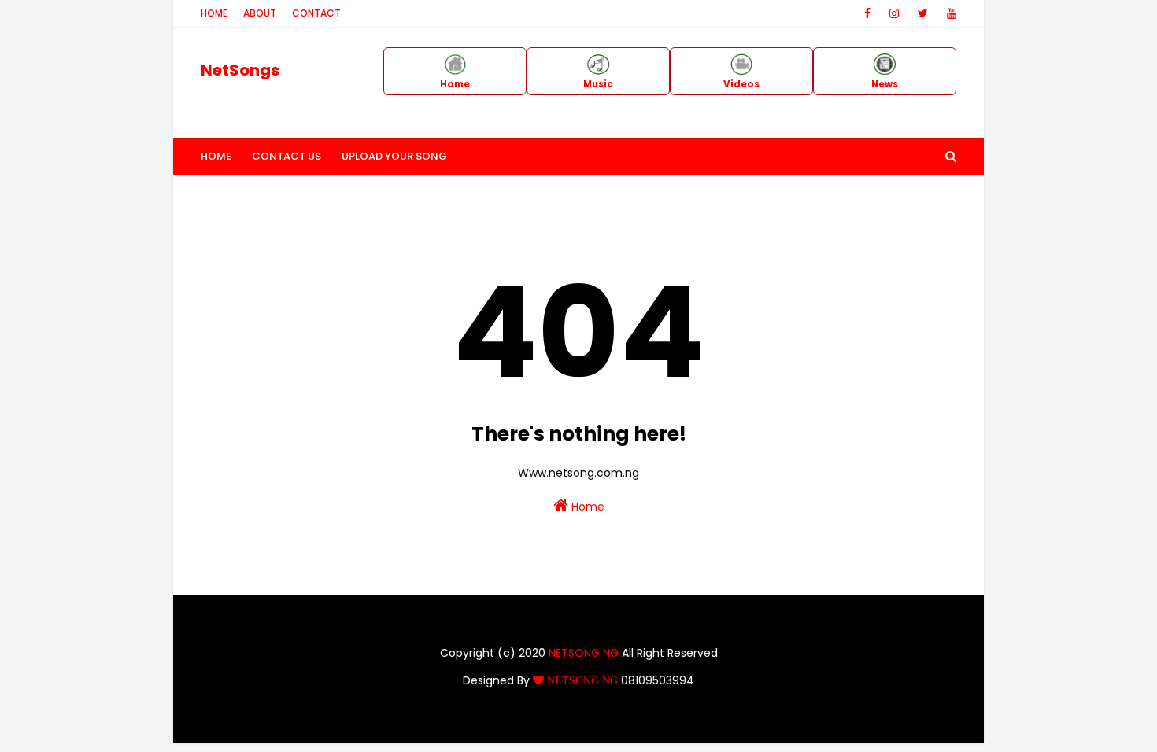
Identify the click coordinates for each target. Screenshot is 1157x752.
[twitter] (922, 13)
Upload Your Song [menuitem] (394, 156)
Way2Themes (502, 721)
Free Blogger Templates (674, 721)
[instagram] (894, 13)
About (259, 13)
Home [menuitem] (216, 156)
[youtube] (948, 13)
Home (214, 13)
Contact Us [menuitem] (286, 156)
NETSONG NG (584, 653)
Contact (316, 13)
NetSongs (240, 70)
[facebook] (867, 13)
